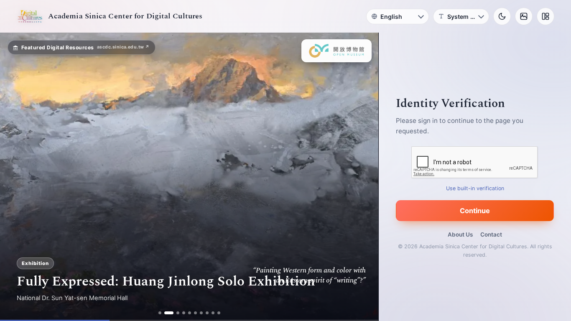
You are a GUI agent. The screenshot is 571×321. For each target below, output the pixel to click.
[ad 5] (189, 312)
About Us (460, 234)
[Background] (524, 16)
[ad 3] (174, 312)
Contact (491, 234)
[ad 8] (207, 312)
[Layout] (545, 16)
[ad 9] (213, 312)
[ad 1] (159, 312)
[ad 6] (195, 312)
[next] (363, 177)
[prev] (15, 177)
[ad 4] (183, 312)
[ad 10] (218, 312)
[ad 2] (165, 312)
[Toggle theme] (502, 16)
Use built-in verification (475, 188)
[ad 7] (201, 312)
